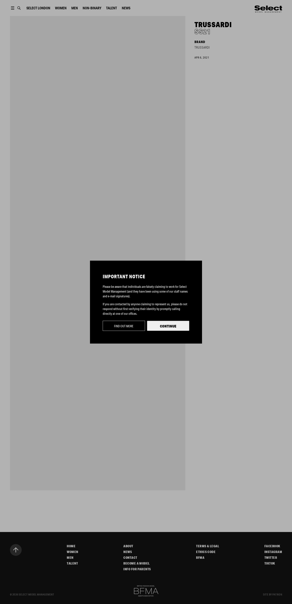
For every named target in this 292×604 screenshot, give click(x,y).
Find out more (123, 326)
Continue (168, 326)
